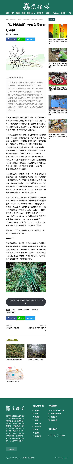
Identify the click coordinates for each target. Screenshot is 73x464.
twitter (32, 39)
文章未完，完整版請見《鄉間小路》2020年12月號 (26, 302)
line (22, 39)
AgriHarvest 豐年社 (21, 458)
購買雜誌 (54, 420)
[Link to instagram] (58, 435)
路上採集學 (35, 310)
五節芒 (13, 310)
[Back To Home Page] (15, 408)
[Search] (70, 13)
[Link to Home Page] (36, 5)
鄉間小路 (8, 34)
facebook (12, 39)
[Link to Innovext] (64, 457)
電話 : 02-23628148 (57, 410)
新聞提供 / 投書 (56, 414)
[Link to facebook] (50, 435)
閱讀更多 (11, 449)
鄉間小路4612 (11, 312)
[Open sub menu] (34, 13)
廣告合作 (54, 417)
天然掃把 (19, 310)
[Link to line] (63, 435)
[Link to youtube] (54, 435)
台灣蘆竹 (26, 310)
